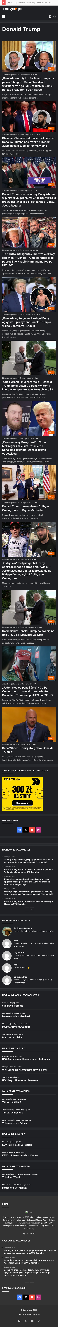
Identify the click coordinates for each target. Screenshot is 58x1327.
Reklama (36, 1314)
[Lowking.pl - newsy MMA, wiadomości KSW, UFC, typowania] (13, 9)
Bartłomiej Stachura (11, 75)
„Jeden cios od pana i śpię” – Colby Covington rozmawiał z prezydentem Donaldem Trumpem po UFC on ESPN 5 (27, 691)
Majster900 (19, 952)
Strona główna (25, 1314)
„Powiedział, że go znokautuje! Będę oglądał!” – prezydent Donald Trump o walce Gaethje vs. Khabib (26, 322)
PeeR (16, 940)
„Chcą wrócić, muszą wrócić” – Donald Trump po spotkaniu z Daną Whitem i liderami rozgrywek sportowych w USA (27, 385)
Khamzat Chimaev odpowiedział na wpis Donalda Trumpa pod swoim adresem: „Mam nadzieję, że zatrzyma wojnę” (28, 142)
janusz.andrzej (20, 977)
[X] (27, 1233)
